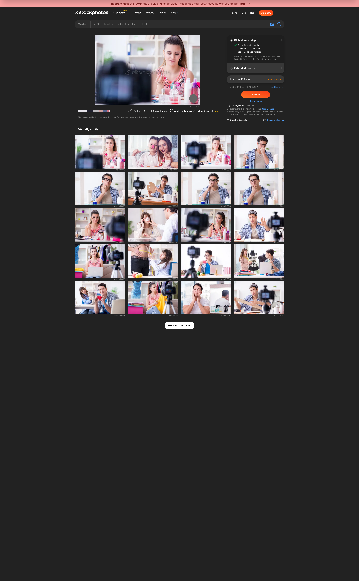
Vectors (150, 12)
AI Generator (119, 12)
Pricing (234, 13)
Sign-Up (239, 105)
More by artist (208, 111)
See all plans (256, 101)
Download (256, 94)
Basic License (267, 109)
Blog (244, 13)
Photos (137, 12)
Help (252, 13)
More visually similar (179, 325)
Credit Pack (241, 59)
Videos (162, 12)
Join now (266, 13)
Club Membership (269, 56)
